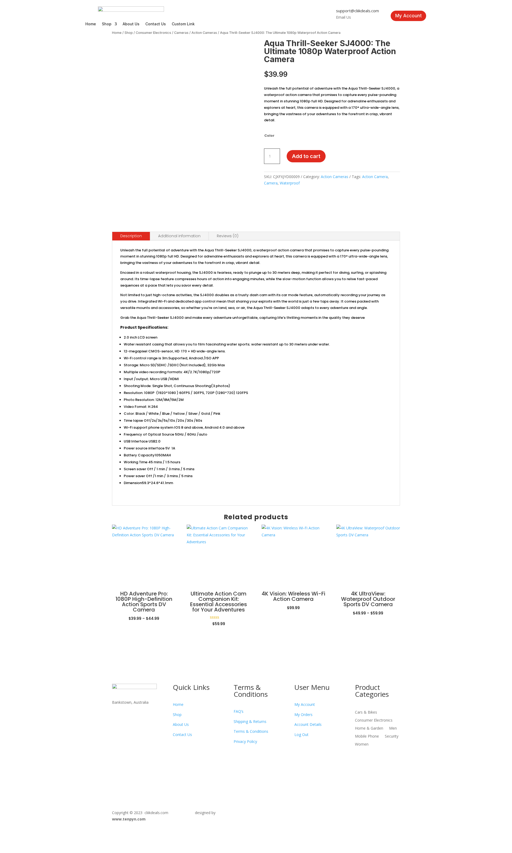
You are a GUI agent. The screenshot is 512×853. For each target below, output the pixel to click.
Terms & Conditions (251, 731)
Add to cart (306, 156)
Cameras (181, 33)
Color (269, 135)
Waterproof (290, 183)
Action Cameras (204, 33)
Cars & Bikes (366, 712)
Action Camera (375, 176)
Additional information (179, 236)
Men (393, 728)
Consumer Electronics (153, 33)
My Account (408, 15)
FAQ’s (238, 711)
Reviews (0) (227, 236)
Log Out (301, 734)
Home (90, 24)
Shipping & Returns (250, 721)
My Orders (303, 714)
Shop (106, 24)
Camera (271, 183)
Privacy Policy (245, 741)
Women (362, 744)
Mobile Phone (367, 736)
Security (391, 736)
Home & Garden (369, 728)
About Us (131, 24)
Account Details (308, 724)
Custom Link (183, 24)
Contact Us (155, 24)
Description (131, 236)
